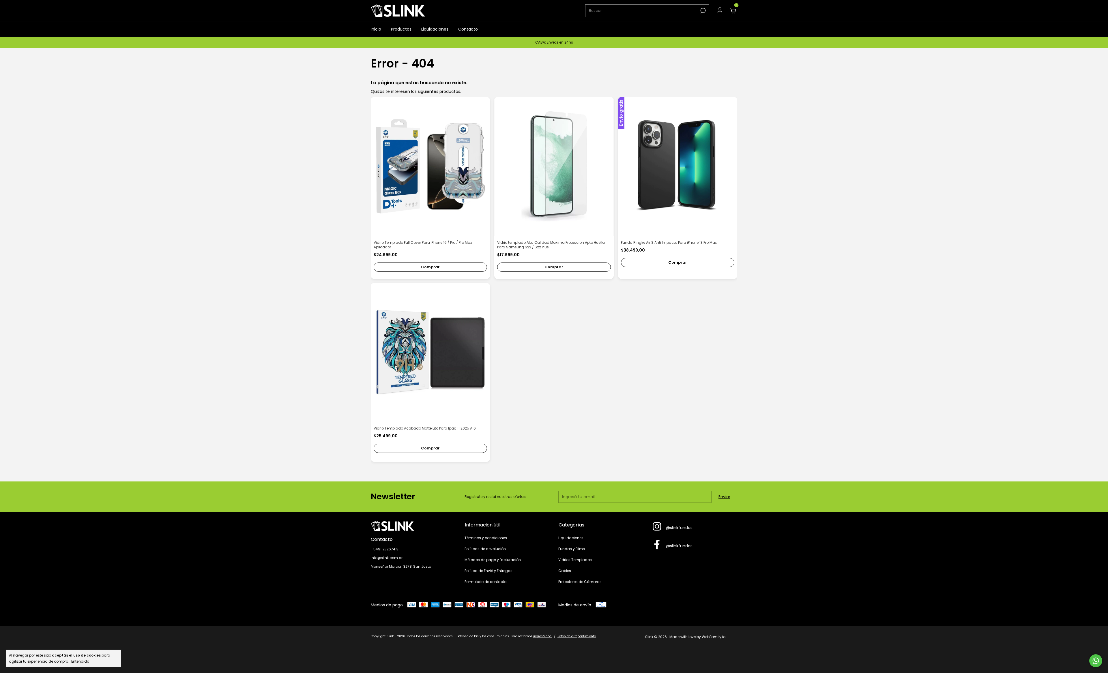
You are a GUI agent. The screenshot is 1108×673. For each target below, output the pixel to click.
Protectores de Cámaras (580, 581)
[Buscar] (702, 10)
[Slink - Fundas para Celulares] (413, 526)
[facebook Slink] (657, 544)
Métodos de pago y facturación (493, 559)
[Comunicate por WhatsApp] (1095, 660)
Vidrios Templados (575, 559)
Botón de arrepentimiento (576, 636)
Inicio (376, 29)
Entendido (80, 661)
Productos (401, 29)
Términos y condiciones (486, 537)
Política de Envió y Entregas (488, 570)
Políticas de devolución (485, 548)
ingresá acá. (542, 636)
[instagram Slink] (657, 526)
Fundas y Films (571, 548)
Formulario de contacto (485, 581)
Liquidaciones (434, 29)
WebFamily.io (713, 636)
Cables (564, 570)
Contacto (468, 29)
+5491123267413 (384, 549)
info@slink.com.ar (387, 557)
